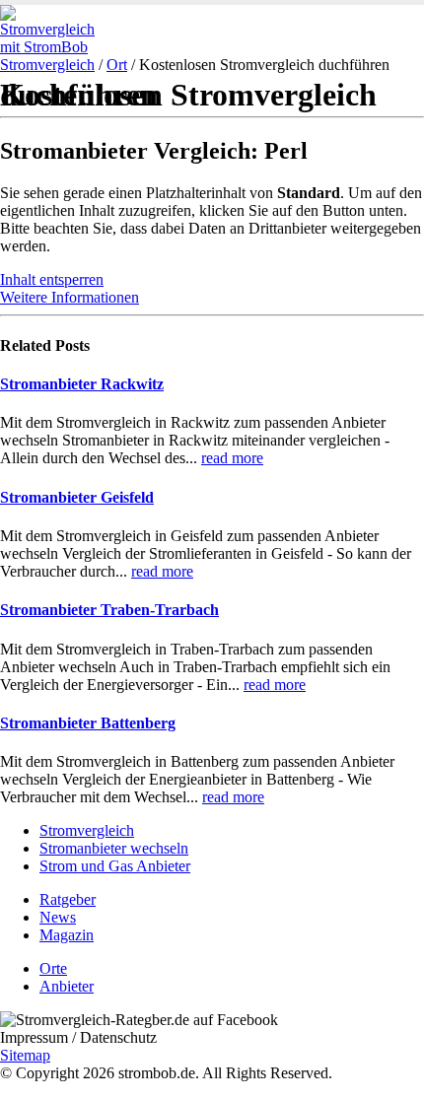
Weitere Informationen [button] (69, 297)
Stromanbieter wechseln (113, 848)
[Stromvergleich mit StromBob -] (54, 46)
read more (232, 457)
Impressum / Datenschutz (78, 1037)
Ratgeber (67, 899)
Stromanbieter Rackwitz (82, 384)
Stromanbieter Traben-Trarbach (109, 609)
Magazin (66, 935)
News (57, 917)
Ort (116, 64)
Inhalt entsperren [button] (52, 279)
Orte (53, 968)
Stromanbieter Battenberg (88, 723)
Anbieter (66, 986)
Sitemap (25, 1055)
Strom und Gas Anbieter (114, 866)
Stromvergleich (47, 64)
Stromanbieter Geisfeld (77, 497)
